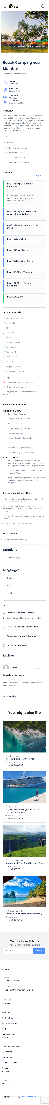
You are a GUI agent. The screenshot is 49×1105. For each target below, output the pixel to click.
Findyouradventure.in (29, 1096)
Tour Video (21, 46)
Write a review (9, 696)
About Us (6, 1012)
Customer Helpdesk (10, 1046)
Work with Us (7, 1018)
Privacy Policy (7, 1068)
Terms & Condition (10, 1062)
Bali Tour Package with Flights (19, 759)
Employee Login (8, 1034)
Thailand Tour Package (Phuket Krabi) (23, 913)
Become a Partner (9, 1023)
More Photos (39, 46)
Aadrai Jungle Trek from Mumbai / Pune (24, 863)
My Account (7, 1052)
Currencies (6, 1080)
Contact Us (7, 1057)
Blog (4, 1029)
